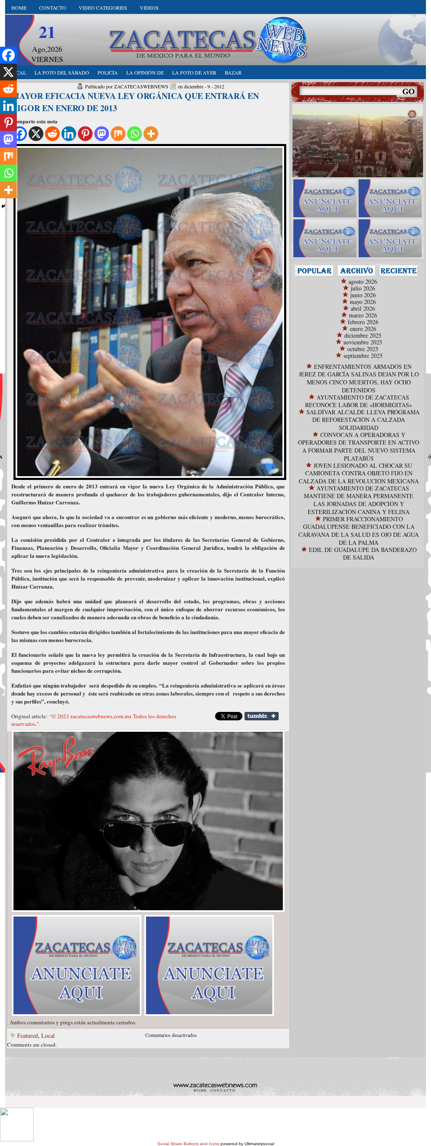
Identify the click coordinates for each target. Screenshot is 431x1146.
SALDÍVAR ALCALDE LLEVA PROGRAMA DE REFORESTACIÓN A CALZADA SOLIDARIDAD (363, 420)
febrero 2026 (363, 322)
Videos (149, 7)
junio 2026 (363, 295)
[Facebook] (8, 55)
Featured (27, 1035)
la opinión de (145, 72)
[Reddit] (52, 133)
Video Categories (103, 7)
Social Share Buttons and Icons (188, 1143)
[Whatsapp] (134, 133)
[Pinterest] (85, 133)
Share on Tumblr (262, 716)
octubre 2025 (362, 349)
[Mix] (118, 133)
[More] (151, 133)
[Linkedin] (68, 133)
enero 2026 (363, 329)
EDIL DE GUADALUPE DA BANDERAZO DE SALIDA (363, 553)
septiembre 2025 (363, 356)
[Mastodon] (101, 133)
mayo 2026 (363, 302)
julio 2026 (363, 288)
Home (19, 7)
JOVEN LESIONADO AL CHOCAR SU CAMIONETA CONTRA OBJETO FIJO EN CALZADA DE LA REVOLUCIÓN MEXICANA (359, 473)
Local (48, 1035)
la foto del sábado (62, 72)
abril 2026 (363, 308)
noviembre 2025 (362, 342)
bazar (233, 72)
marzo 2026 (363, 315)
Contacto (52, 7)
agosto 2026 (363, 281)
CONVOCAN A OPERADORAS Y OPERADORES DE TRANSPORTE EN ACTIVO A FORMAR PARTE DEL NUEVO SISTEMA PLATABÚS (358, 446)
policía (108, 72)
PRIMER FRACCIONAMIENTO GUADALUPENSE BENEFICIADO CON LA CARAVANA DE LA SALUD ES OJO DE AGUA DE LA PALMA (358, 530)
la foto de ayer (194, 72)
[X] (36, 133)
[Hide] (3, 206)
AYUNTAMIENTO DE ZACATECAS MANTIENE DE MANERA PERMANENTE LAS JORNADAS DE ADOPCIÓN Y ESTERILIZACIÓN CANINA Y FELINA (358, 500)
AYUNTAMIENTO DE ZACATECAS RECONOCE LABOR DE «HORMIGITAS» (358, 401)
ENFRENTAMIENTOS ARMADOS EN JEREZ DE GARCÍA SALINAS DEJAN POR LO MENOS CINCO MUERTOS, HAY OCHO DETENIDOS (359, 378)
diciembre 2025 (362, 335)
